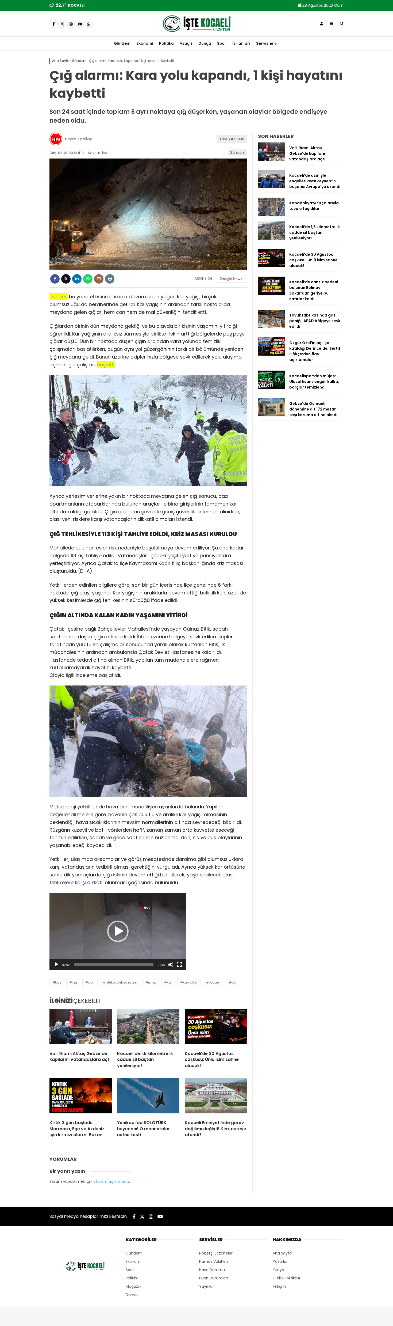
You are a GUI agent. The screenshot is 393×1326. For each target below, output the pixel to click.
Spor (221, 43)
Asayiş (186, 43)
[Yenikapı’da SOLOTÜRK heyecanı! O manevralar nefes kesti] (148, 1097)
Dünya (204, 43)
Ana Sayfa (282, 1253)
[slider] (113, 964)
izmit (152, 982)
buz (58, 982)
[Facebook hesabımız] (53, 24)
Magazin (133, 1286)
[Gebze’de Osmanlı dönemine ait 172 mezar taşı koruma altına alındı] (271, 415)
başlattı (106, 364)
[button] (118, 931)
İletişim (279, 1286)
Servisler (265, 43)
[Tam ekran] (179, 964)
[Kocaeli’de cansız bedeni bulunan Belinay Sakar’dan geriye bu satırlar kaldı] (271, 293)
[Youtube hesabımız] (80, 24)
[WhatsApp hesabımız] (89, 24)
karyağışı (190, 982)
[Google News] (231, 279)
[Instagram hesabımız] (71, 24)
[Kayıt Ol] (321, 23)
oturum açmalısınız (111, 1181)
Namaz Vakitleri (213, 1261)
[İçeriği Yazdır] (109, 279)
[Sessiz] (171, 964)
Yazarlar (280, 1261)
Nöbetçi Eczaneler (216, 1253)
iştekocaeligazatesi (121, 982)
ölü (233, 982)
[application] (117, 931)
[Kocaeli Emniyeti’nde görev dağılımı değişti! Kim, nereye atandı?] (216, 1097)
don (91, 982)
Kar (169, 982)
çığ (74, 982)
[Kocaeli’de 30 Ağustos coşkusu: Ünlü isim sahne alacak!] (216, 1028)
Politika (166, 43)
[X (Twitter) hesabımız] (62, 24)
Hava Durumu (212, 1269)
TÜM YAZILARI (231, 139)
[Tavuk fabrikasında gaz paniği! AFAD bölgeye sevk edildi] (271, 326)
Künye (278, 1269)
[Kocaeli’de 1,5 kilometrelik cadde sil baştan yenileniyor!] (148, 1028)
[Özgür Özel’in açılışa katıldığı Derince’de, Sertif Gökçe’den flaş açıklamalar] (271, 354)
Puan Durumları (213, 1278)
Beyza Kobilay (78, 139)
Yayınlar (206, 1286)
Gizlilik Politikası (286, 1278)
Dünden (58, 296)
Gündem (122, 43)
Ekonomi (144, 43)
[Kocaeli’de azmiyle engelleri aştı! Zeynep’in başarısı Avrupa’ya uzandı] (271, 187)
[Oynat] (56, 964)
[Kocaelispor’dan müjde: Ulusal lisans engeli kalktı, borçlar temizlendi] (271, 387)
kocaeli (214, 982)
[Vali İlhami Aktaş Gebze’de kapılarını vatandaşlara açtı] (80, 1028)
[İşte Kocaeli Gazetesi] (196, 33)
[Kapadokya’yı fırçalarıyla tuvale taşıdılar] (271, 214)
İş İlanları (241, 43)
